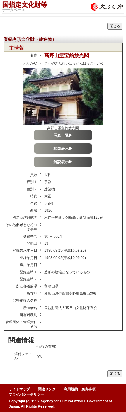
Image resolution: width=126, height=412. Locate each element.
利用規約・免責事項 (80, 389)
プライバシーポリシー (26, 394)
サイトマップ (19, 389)
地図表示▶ (63, 148)
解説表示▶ (63, 162)
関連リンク (47, 389)
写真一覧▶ (63, 135)
